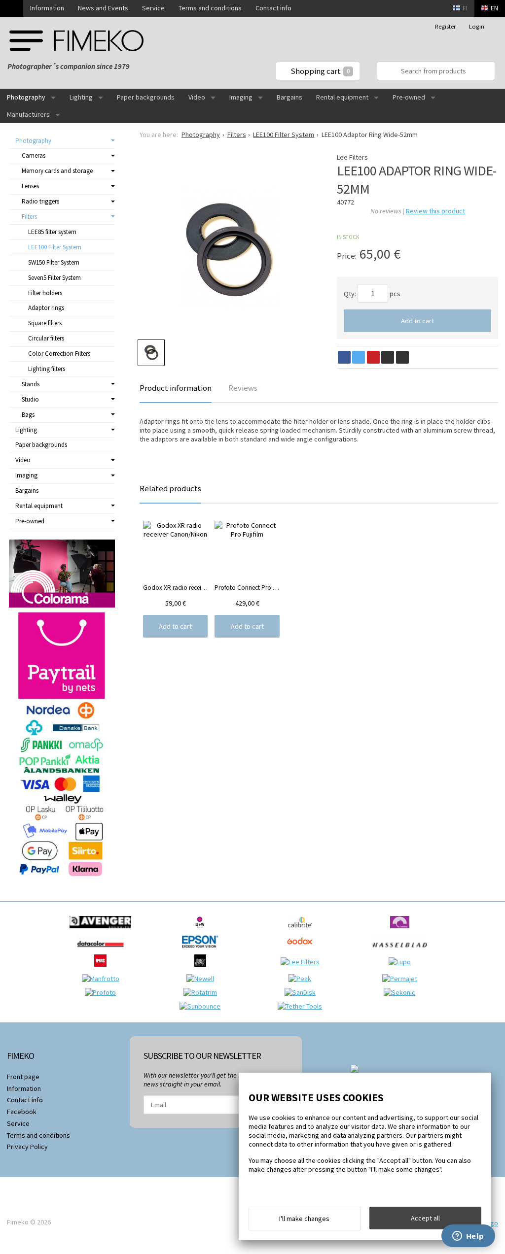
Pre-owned (409, 97)
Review (435, 210)
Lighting (81, 97)
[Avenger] (103, 930)
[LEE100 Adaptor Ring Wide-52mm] (229, 248)
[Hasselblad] (402, 950)
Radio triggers (40, 201)
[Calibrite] (302, 930)
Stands (30, 384)
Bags (28, 414)
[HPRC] (102, 969)
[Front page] (11, 8)
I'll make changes (304, 1218)
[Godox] (302, 950)
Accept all (425, 1218)
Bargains (289, 97)
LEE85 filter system (52, 232)
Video (196, 97)
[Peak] (302, 978)
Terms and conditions (210, 7)
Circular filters (46, 338)
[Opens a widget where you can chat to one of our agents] (468, 1236)
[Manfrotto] (103, 978)
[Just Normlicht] (202, 969)
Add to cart (417, 320)
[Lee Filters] (303, 961)
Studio (30, 399)
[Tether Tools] (302, 1006)
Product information (176, 387)
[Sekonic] (402, 992)
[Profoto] (103, 992)
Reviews (242, 387)
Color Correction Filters (59, 353)
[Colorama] (402, 930)
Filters (29, 216)
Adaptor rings (46, 308)
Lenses (30, 186)
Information (47, 7)
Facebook (21, 1111)
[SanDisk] (303, 992)
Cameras (33, 155)
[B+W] (202, 930)
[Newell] (202, 978)
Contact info (273, 7)
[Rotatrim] (202, 992)
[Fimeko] (76, 40)
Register (445, 26)
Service (153, 7)
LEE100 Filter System (54, 247)
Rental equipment (342, 97)
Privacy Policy (27, 1146)
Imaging (240, 97)
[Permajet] (402, 978)
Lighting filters (46, 369)
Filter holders (45, 293)
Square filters (45, 323)
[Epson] (202, 950)
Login (476, 26)
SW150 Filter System (53, 262)
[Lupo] (402, 961)
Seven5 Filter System (54, 277)
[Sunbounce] (202, 1006)
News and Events (103, 7)
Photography (26, 97)
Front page (23, 1076)
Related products (170, 488)
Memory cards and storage (57, 171)
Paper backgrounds (146, 97)
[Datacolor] (103, 950)
